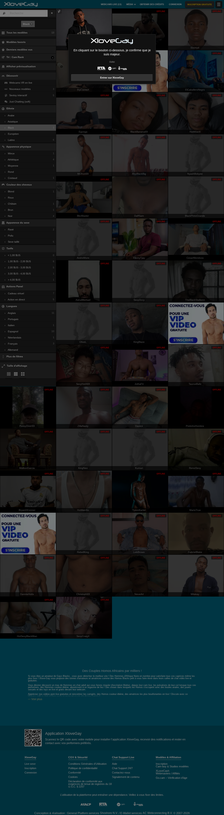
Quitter (112, 62)
